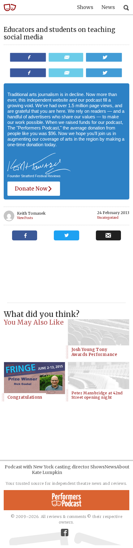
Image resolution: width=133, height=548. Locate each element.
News (108, 7)
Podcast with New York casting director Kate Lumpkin (47, 469)
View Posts (25, 218)
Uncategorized (107, 218)
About (122, 467)
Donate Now (31, 188)
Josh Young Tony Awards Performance (94, 352)
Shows (85, 7)
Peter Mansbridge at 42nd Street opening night (97, 395)
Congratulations (24, 397)
